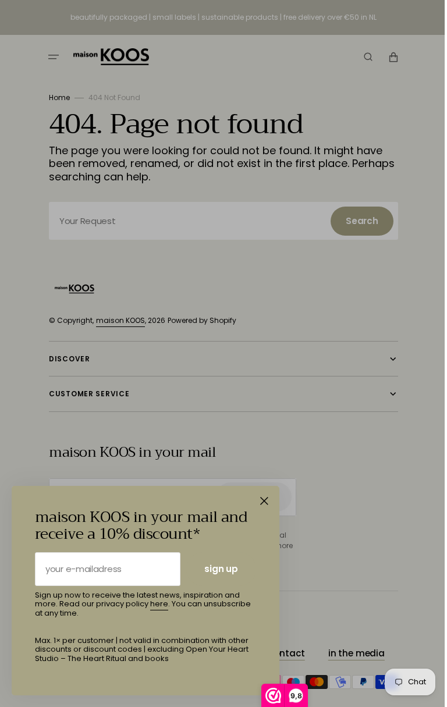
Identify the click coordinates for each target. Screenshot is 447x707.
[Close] (264, 501)
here (159, 603)
